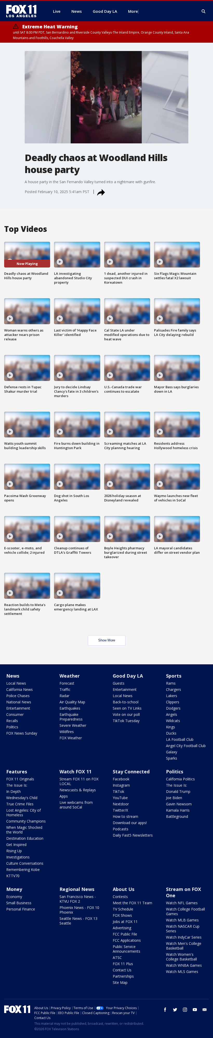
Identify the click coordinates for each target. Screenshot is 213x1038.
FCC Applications (127, 940)
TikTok (118, 791)
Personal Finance (20, 909)
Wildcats (173, 720)
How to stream (125, 816)
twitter (175, 1009)
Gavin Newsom (179, 803)
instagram (185, 1009)
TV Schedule (123, 909)
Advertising (122, 927)
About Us (123, 889)
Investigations (18, 857)
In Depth (13, 791)
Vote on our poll (126, 714)
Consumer (15, 714)
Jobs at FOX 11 (125, 921)
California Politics (180, 778)
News (12, 676)
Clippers (172, 701)
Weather (69, 676)
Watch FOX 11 (75, 771)
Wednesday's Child (21, 797)
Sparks (171, 758)
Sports (173, 676)
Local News (16, 683)
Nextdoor (121, 803)
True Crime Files (20, 803)
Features (16, 771)
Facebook (121, 778)
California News (19, 689)
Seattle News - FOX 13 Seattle (78, 921)
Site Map (120, 982)
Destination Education (24, 838)
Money (14, 889)
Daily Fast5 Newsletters (133, 835)
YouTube (120, 797)
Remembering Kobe (23, 869)
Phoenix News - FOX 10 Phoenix (79, 910)
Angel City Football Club (186, 745)
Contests (120, 896)
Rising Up (14, 850)
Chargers (173, 689)
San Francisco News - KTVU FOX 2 (77, 899)
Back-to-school (125, 701)
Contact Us (122, 969)
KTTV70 (12, 875)
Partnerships (123, 976)
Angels (171, 714)
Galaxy (171, 751)
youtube (195, 1009)
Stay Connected (131, 771)
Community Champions (26, 821)
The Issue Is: (16, 785)
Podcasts (120, 828)
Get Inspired (16, 844)
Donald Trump (178, 791)
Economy (14, 896)
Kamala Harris (178, 810)
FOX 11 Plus (123, 963)
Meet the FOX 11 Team (132, 902)
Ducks (171, 733)
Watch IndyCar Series (184, 937)
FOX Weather (70, 737)
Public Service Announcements (126, 949)
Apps (63, 796)
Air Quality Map (72, 701)
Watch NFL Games (182, 902)
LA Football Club (180, 739)
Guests (118, 683)
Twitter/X (120, 810)
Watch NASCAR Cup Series (182, 928)
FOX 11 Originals (20, 778)
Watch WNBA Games (184, 965)
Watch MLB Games (182, 920)
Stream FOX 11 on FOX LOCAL (78, 781)
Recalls (12, 720)
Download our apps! (130, 822)
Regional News (76, 889)
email (205, 1009)
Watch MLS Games (182, 971)
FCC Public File (125, 934)
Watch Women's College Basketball (181, 956)
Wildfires (66, 731)
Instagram (121, 785)
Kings (170, 726)
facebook (165, 1009)
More (133, 11)
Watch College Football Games (185, 911)
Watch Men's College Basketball (183, 946)
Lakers (171, 695)
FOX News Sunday (21, 733)
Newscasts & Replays (77, 789)
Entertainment (18, 708)
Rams (171, 683)
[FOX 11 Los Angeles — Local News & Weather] (23, 11)
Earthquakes (69, 708)
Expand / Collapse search (204, 11)
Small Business (18, 902)
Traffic (64, 689)
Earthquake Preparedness (71, 717)
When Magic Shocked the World (24, 830)
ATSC (117, 957)
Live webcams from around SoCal (76, 805)
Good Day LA (128, 676)
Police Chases (18, 695)
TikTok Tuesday (126, 720)
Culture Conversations (24, 863)
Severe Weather (72, 725)
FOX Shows (122, 915)
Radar (64, 695)
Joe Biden (174, 797)
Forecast (66, 683)
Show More (106, 640)
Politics (12, 726)
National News (18, 701)
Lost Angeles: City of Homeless (23, 812)
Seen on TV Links (127, 708)
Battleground (177, 816)
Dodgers (173, 708)
